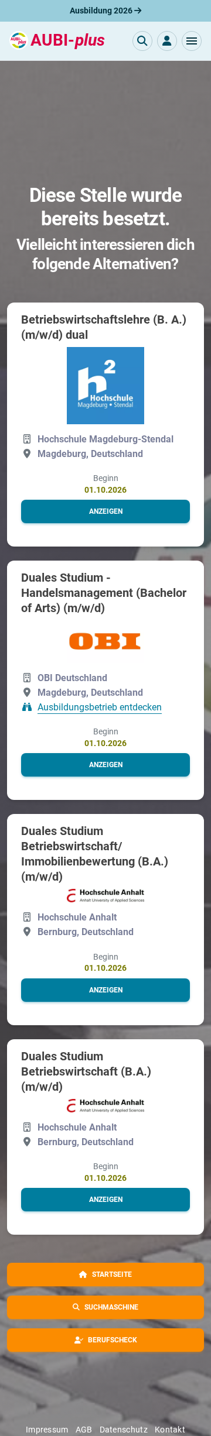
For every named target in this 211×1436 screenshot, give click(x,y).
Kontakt (170, 1429)
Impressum (47, 1429)
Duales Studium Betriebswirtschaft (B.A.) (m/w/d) (86, 1071)
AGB (84, 1429)
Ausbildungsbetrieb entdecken (100, 707)
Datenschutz (124, 1429)
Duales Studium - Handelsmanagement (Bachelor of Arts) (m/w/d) (103, 593)
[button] (192, 41)
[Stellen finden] (142, 41)
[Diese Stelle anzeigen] (105, 385)
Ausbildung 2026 (102, 10)
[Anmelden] (167, 41)
